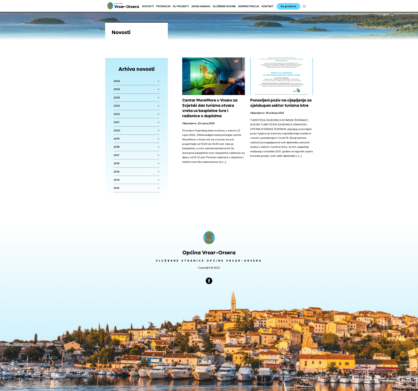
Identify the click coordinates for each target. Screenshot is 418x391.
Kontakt (268, 6)
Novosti (148, 6)
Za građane (288, 6)
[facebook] (209, 281)
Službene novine (224, 6)
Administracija (248, 6)
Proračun (163, 6)
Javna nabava (200, 6)
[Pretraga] (304, 6)
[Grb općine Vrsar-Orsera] (209, 237)
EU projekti (181, 6)
